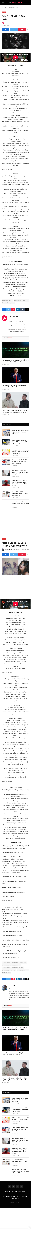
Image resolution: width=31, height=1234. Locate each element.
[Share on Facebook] (5, 29)
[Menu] (3, 2)
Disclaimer (22, 1191)
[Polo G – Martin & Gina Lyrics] (15, 48)
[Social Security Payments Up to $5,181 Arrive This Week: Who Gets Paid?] (6, 432)
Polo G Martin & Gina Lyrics (21, 300)
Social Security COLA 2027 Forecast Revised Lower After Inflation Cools (20, 442)
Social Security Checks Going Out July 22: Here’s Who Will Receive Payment (20, 461)
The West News (10, 23)
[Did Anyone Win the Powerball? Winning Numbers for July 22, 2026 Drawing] (6, 452)
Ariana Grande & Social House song (11, 965)
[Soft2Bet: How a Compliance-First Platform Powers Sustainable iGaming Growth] (15, 350)
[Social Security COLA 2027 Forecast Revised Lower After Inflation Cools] (6, 442)
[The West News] (15, 2)
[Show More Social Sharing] (27, 29)
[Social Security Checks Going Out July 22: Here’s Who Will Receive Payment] (6, 462)
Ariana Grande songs (22, 970)
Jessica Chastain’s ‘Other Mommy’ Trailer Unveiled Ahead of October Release (20, 503)
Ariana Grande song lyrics (8, 970)
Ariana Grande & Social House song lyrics (13, 967)
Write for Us (15, 1198)
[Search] (28, 2)
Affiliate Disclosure (9, 1196)
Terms (18, 1196)
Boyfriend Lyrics (6, 972)
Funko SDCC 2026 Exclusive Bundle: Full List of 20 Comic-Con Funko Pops (20, 493)
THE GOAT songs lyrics (8, 303)
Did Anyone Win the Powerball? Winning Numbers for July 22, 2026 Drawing (20, 451)
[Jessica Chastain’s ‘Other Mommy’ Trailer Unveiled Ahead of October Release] (6, 504)
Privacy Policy (11, 1194)
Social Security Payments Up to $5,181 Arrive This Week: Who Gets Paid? (20, 432)
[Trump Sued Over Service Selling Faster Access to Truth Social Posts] (15, 375)
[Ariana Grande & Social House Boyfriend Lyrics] (15, 574)
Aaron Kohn (9, 549)
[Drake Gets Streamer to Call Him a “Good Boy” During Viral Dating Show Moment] (15, 400)
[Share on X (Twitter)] (14, 29)
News (3, 12)
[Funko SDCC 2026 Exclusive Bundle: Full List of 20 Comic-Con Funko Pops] (6, 494)
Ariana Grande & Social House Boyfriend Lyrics (14, 962)
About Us (7, 1191)
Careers (24, 1196)
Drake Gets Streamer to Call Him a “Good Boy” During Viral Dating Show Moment (20, 472)
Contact (14, 1191)
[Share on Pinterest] (22, 29)
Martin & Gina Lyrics (7, 300)
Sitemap (19, 1194)
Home (3, 7)
